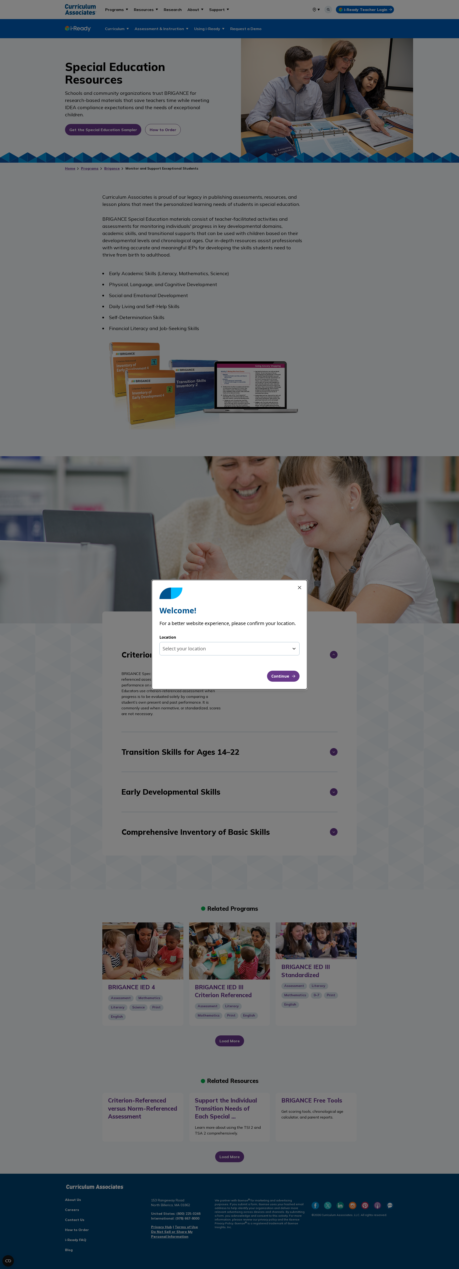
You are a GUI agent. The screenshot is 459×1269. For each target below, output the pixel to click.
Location (167, 637)
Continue (280, 676)
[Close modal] (299, 587)
